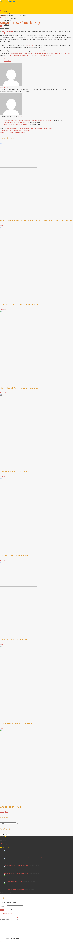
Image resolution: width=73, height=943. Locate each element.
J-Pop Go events (23, 51)
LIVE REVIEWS (9, 20)
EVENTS (6, 931)
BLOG (6, 11)
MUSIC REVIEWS (10, 18)
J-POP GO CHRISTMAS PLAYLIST (13, 881)
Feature (2, 477)
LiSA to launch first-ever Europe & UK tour (16, 124)
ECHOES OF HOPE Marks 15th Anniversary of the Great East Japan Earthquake (27, 120)
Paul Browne (4, 87)
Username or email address (8, 903)
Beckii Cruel (15, 128)
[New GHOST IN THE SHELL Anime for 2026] (38, 861)
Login (2, 910)
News (6, 17)
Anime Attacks (7, 128)
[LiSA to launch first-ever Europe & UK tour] (38, 869)
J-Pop (30, 128)
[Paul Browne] (11, 85)
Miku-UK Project (30, 45)
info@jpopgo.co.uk (5, 844)
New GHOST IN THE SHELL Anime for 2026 (16, 122)
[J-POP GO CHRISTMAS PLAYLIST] (38, 877)
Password (3, 906)
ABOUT (6, 25)
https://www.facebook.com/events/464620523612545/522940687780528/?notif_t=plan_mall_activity (41, 53)
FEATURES (8, 14)
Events (2, 17)
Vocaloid (49, 128)
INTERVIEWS (8, 926)
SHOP (5, 935)
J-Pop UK (35, 128)
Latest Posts (7, 61)
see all (20, 116)
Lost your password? (6, 913)
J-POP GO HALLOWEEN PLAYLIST (14, 889)
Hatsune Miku (24, 128)
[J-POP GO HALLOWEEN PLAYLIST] (38, 885)
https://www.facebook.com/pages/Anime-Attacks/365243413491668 (30, 55)
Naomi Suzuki (42, 128)
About (5, 59)
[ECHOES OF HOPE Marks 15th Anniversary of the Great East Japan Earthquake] (38, 853)
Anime (2, 309)
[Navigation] (0, 10)
